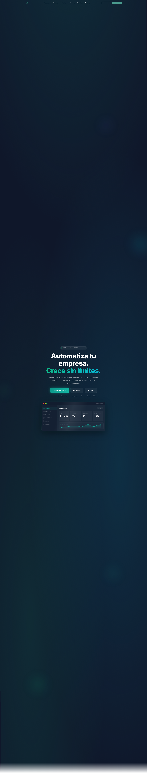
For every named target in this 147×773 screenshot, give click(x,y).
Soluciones (47, 3)
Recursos (88, 3)
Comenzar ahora (58, 390)
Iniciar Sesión (106, 3)
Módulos (56, 3)
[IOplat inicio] (29, 2)
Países (65, 3)
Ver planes (76, 390)
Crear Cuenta (117, 3)
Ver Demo (90, 390)
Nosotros (80, 3)
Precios (72, 3)
